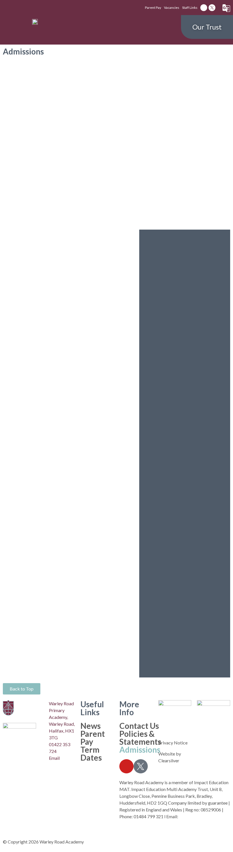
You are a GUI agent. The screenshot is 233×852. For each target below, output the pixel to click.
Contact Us (139, 726)
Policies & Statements (140, 738)
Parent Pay (92, 738)
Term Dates (91, 753)
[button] (116, 27)
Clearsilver (168, 760)
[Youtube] (203, 7)
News (90, 726)
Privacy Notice (173, 742)
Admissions (139, 750)
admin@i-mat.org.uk (198, 816)
